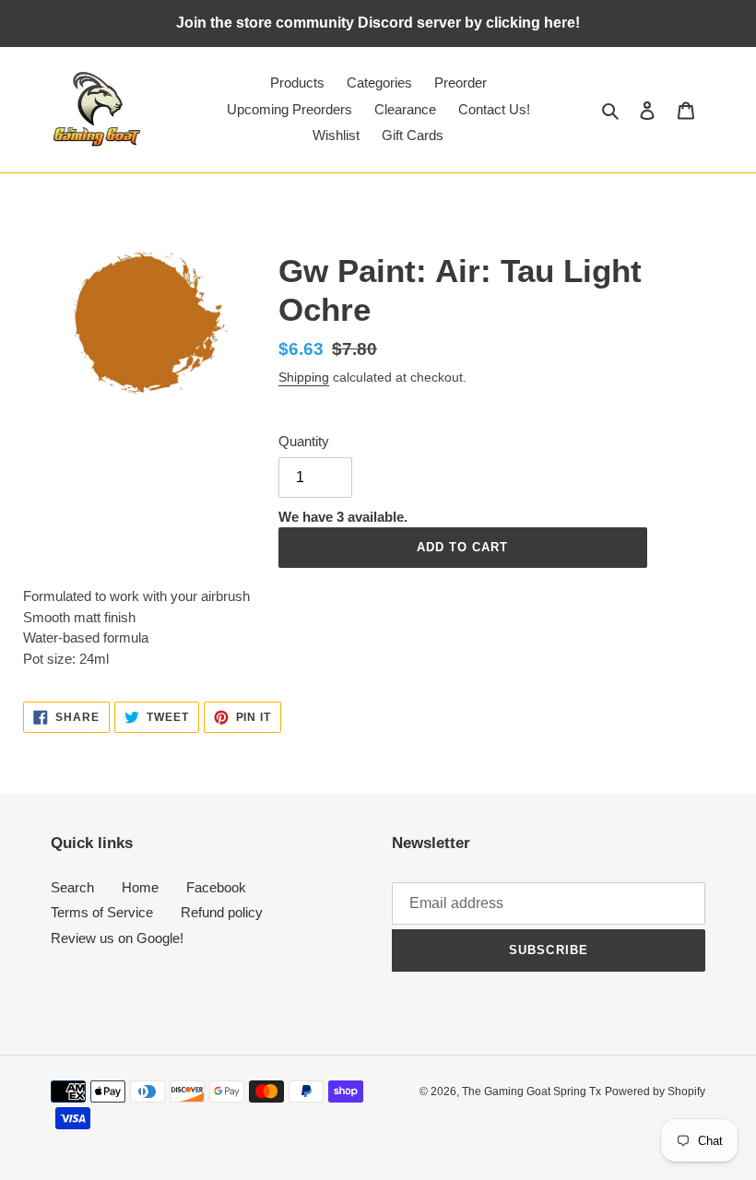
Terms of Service (102, 912)
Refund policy (222, 912)
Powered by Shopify (655, 1091)
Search (72, 887)
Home (140, 887)
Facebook (216, 887)
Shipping (303, 377)
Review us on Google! (117, 938)
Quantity (303, 441)
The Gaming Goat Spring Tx (531, 1091)
